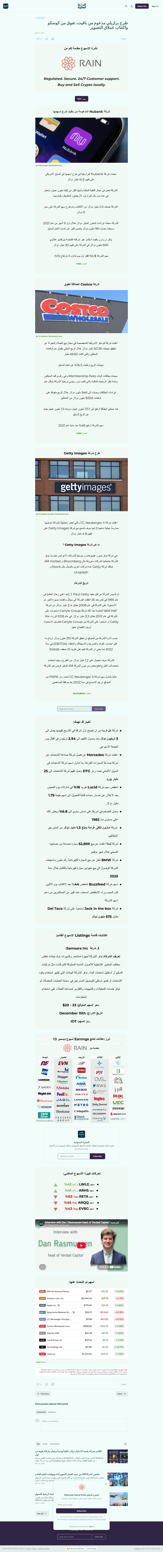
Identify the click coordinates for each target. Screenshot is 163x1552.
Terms (34, 1549)
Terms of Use (94, 1517)
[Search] (126, 6)
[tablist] (46, 1412)
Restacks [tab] (52, 1412)
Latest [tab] (44, 1444)
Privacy (28, 1549)
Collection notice (44, 1549)
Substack (137, 1549)
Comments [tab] (41, 1412)
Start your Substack (76, 1549)
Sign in (155, 6)
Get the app (91, 1549)
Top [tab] (38, 1444)
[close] (106, 1484)
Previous (45, 1393)
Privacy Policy (101, 1519)
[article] (81, 1459)
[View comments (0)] (46, 38)
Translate (41, 18)
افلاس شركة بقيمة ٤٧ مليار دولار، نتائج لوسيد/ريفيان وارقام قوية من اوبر (68, 1453)
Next (120, 1393)
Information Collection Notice (81, 1519)
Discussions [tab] (54, 1444)
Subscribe (142, 6)
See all (40, 1513)
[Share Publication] (131, 6)
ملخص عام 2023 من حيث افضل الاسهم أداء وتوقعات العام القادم (67, 1474)
